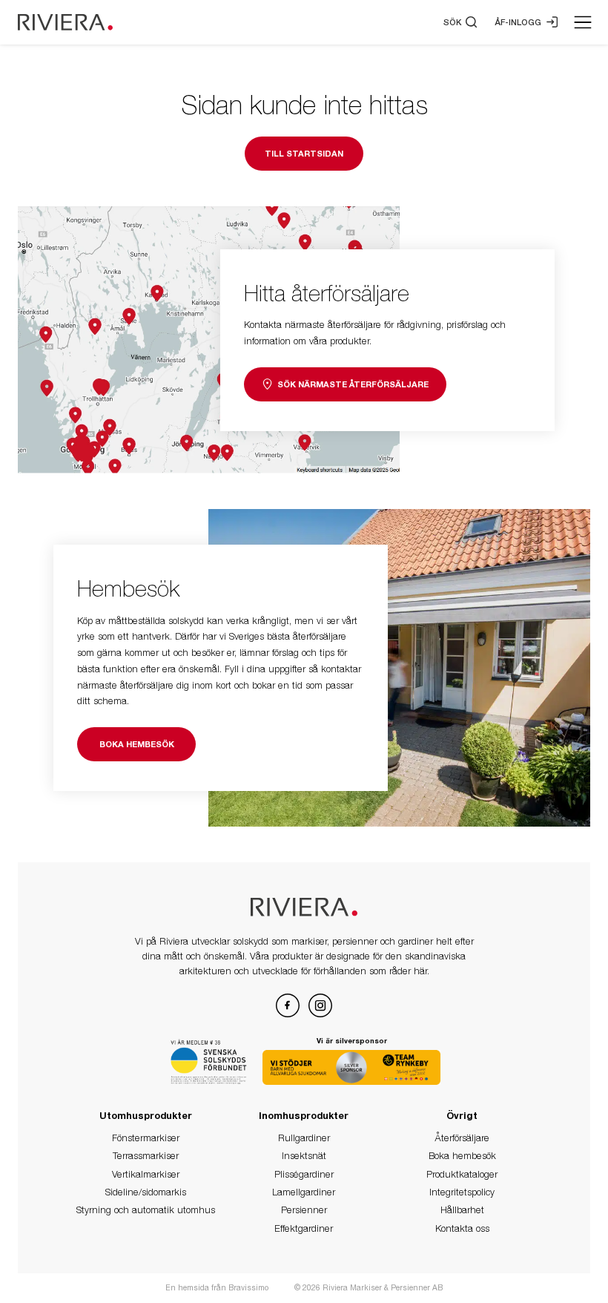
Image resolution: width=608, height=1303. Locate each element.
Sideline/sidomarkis (145, 1192)
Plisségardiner (304, 1174)
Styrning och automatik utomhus (145, 1209)
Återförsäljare (461, 1137)
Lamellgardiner (303, 1192)
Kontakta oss (462, 1228)
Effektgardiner (303, 1228)
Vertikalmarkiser (145, 1174)
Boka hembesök (462, 1155)
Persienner (304, 1209)
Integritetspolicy (462, 1192)
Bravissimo (249, 1287)
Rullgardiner (304, 1137)
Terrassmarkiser (146, 1155)
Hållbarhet (462, 1209)
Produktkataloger (462, 1174)
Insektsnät (304, 1155)
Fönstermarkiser (145, 1137)
